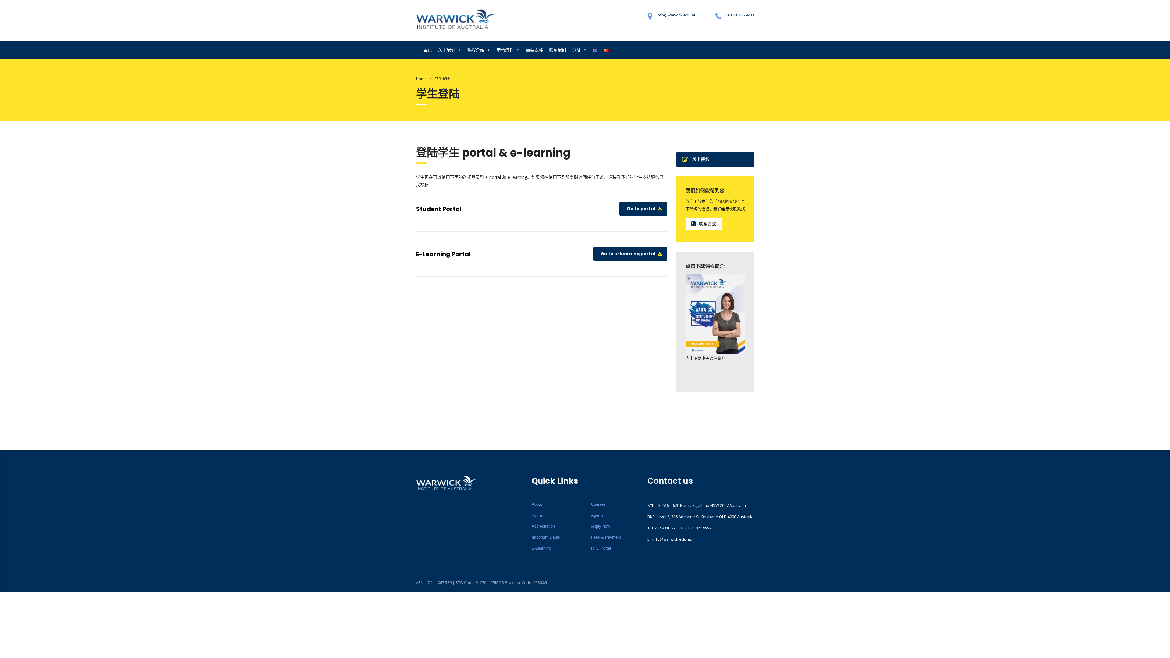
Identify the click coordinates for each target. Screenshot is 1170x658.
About (537, 504)
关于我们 (446, 50)
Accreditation (543, 526)
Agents (597, 515)
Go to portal (641, 209)
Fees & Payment (606, 537)
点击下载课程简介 (705, 266)
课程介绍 (475, 50)
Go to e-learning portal (628, 254)
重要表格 (534, 50)
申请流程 (505, 50)
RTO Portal (601, 548)
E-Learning (541, 548)
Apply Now (600, 526)
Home (421, 78)
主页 (428, 50)
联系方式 (707, 224)
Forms (537, 515)
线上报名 (700, 159)
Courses (598, 504)
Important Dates (546, 537)
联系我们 (557, 50)
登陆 (576, 50)
